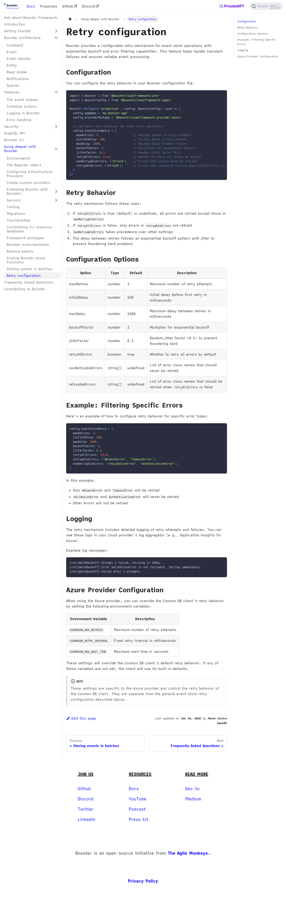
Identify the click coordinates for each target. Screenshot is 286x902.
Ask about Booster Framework (30, 17)
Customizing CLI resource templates (29, 229)
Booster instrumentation (28, 245)
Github (84, 788)
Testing (13, 207)
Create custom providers (28, 183)
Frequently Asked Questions (28, 282)
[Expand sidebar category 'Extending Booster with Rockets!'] (56, 191)
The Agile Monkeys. (189, 853)
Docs (31, 6)
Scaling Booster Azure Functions (26, 260)
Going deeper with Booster (20, 149)
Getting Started (17, 31)
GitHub (67, 6)
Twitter (85, 809)
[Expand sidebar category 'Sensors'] (56, 200)
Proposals (48, 6)
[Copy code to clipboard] (221, 95)
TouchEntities (19, 220)
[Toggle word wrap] (214, 95)
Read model (17, 72)
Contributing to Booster (24, 289)
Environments (18, 158)
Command (15, 45)
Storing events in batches (30, 269)
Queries (13, 85)
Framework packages (25, 238)
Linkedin (86, 819)
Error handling (19, 120)
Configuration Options (252, 33)
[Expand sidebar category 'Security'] (56, 126)
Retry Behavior (247, 27)
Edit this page (83, 718)
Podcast (137, 809)
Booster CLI (14, 140)
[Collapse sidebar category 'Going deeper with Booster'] (56, 148)
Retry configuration (24, 276)
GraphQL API (14, 133)
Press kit (138, 819)
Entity (12, 65)
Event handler (19, 59)
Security (11, 126)
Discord (88, 6)
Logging (242, 50)
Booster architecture (22, 38)
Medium (193, 799)
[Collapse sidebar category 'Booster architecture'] (56, 37)
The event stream (22, 100)
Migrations (16, 214)
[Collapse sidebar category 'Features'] (56, 92)
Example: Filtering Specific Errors (256, 42)
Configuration (246, 21)
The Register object (24, 165)
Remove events (20, 251)
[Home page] (70, 19)
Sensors (14, 200)
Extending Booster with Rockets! (27, 191)
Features (12, 92)
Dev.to (192, 788)
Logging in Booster (23, 113)
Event (12, 52)
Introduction (14, 24)
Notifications (18, 79)
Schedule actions (22, 106)
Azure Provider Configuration (257, 56)
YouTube (137, 799)
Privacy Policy (143, 881)
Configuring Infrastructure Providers (29, 174)
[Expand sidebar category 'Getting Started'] (56, 31)
